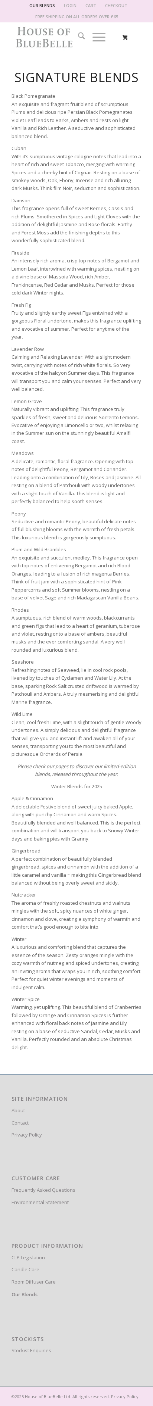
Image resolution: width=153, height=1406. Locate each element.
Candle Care (25, 1269)
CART (90, 5)
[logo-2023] (63, 37)
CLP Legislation (28, 1257)
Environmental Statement (40, 1202)
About (18, 1110)
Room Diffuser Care (34, 1281)
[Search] (78, 37)
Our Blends (25, 1294)
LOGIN (70, 5)
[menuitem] (42, 5)
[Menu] (95, 37)
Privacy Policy (27, 1134)
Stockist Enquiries (31, 1350)
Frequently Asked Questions (43, 1190)
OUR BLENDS (42, 5)
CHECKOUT (116, 5)
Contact (20, 1122)
